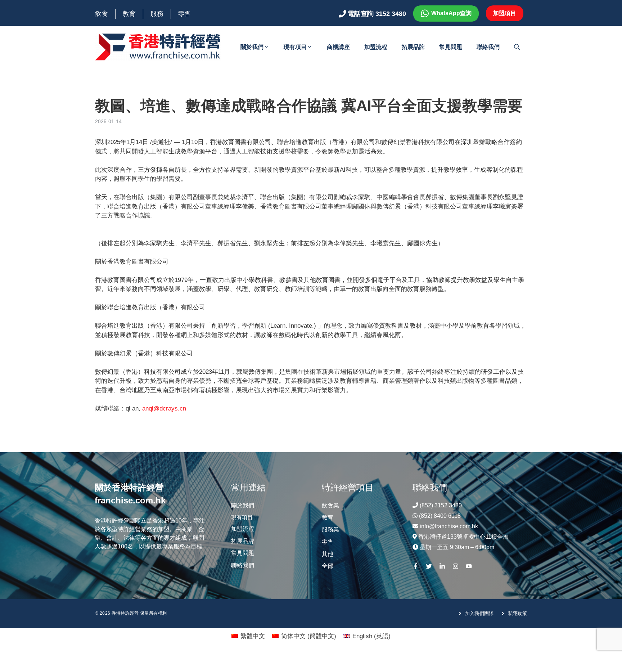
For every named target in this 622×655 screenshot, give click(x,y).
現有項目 (295, 47)
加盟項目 (504, 13)
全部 (327, 566)
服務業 (330, 529)
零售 (184, 13)
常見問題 (450, 47)
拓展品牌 (413, 47)
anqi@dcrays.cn (164, 408)
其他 (327, 554)
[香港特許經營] (158, 46)
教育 (129, 13)
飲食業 (330, 505)
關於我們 (251, 47)
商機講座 (338, 47)
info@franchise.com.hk (449, 526)
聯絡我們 (488, 47)
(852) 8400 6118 (440, 516)
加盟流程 (375, 47)
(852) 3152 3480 (441, 505)
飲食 (101, 13)
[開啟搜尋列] (517, 47)
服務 (156, 13)
